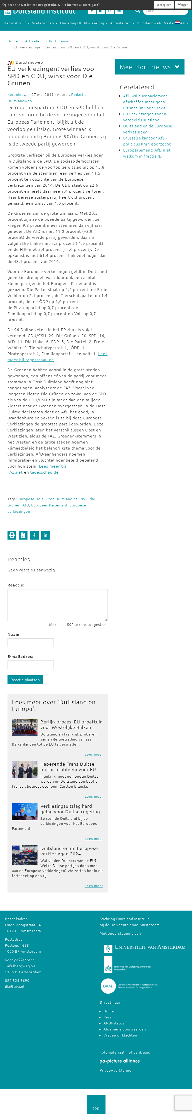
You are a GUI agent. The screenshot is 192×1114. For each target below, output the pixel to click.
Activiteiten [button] (121, 22)
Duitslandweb (149, 22)
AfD (25, 504)
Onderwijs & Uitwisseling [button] (82, 22)
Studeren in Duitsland (23, 32)
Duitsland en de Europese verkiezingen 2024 (69, 850)
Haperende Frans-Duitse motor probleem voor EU (68, 766)
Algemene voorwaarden (125, 1028)
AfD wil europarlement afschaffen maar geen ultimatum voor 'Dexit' (145, 101)
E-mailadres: (20, 656)
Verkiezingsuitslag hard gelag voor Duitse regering (70, 808)
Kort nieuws (59, 40)
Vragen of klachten (120, 1034)
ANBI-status (114, 1022)
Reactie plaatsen (25, 679)
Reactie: (16, 584)
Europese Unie (31, 498)
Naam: (14, 634)
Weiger (183, 5)
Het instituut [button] (15, 22)
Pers (107, 1016)
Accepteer (164, 5)
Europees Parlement (49, 504)
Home (13, 40)
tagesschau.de (44, 472)
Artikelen (33, 40)
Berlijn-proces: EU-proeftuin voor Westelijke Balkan (71, 724)
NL (183, 22)
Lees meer (94, 754)
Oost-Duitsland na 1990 (67, 498)
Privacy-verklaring (116, 1070)
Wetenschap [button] (43, 22)
